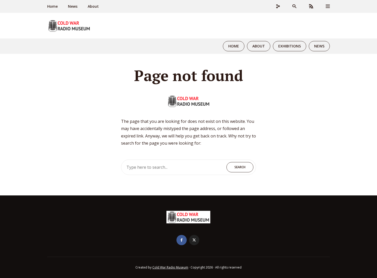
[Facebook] (181, 240)
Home (52, 6)
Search (239, 167)
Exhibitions (289, 46)
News (72, 6)
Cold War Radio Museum (170, 267)
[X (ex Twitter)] (194, 240)
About (93, 6)
